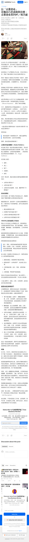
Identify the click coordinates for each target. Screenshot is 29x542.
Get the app (22, 535)
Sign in (26, 2)
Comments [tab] (4, 446)
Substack (7, 539)
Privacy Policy (17, 526)
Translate (4, 6)
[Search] (26, 465)
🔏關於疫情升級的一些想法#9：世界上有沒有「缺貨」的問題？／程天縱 (10, 471)
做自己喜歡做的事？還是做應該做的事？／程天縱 (10, 485)
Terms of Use (22, 426)
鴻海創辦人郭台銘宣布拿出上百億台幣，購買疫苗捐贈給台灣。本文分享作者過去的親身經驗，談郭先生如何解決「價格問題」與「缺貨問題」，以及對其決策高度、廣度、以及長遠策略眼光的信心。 (10, 476)
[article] (14, 475)
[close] (24, 489)
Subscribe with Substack (15, 520)
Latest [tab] (6, 465)
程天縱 (6, 33)
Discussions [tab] (12, 465)
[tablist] (7, 446)
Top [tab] (3, 465)
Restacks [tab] (11, 446)
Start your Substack (11, 535)
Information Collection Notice (15, 428)
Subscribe (20, 2)
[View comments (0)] (7, 38)
